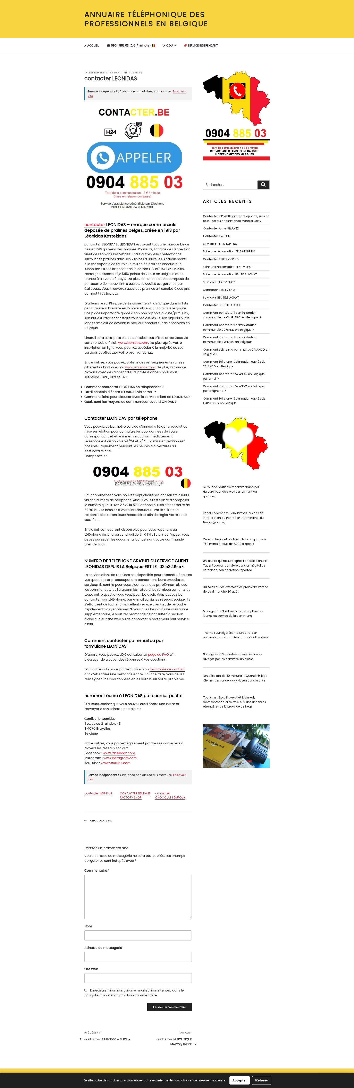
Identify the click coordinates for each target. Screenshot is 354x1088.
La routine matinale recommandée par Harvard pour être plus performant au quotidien (231, 491)
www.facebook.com (119, 753)
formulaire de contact (167, 669)
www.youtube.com (115, 763)
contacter (94, 224)
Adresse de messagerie (103, 947)
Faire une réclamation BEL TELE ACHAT (230, 274)
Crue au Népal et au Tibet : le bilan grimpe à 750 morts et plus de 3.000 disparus (234, 541)
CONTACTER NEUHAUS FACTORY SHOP (135, 795)
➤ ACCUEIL (91, 45)
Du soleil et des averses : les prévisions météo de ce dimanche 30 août (235, 589)
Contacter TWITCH (216, 236)
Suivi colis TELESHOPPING (220, 244)
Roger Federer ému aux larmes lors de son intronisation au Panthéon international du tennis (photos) (233, 517)
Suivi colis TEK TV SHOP (219, 282)
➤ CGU (168, 45)
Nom (88, 926)
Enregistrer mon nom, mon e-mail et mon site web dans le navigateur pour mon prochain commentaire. (134, 993)
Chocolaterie (101, 820)
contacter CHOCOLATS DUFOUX (170, 795)
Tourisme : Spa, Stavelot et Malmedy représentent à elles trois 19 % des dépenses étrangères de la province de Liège (234, 702)
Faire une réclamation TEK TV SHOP (228, 267)
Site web (91, 969)
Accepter (239, 1080)
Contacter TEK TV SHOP (220, 290)
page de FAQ (158, 654)
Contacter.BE (131, 72)
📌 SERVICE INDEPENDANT (201, 45)
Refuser (261, 1080)
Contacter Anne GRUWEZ (221, 228)
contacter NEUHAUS (98, 793)
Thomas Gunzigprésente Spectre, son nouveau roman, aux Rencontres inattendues (235, 635)
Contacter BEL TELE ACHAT (221, 305)
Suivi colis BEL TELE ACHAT (221, 297)
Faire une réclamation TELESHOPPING (229, 251)
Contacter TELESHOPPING (221, 259)
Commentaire (97, 870)
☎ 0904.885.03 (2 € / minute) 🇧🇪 (131, 45)
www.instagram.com (120, 758)
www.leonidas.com (133, 342)
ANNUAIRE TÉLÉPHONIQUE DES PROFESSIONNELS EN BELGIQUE (146, 19)
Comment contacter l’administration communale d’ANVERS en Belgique (229, 339)
